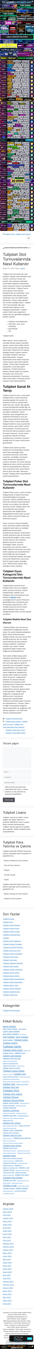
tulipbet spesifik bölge (8, 1160)
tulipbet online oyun (7, 1138)
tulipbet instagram (11, 1110)
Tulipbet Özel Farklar (11, 966)
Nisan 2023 (7, 1294)
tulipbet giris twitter (22, 1084)
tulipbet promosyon (10, 1148)
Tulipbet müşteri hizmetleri (11, 1133)
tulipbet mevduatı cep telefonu (10, 1125)
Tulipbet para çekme (13, 721)
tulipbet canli (20, 1053)
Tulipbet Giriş (8, 922)
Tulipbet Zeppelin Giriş (11, 992)
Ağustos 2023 (8, 1282)
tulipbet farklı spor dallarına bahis (11, 1079)
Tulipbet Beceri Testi (10, 985)
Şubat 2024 (7, 1263)
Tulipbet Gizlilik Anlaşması (13, 970)
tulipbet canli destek (12, 1056)
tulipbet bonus (8, 1053)
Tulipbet (6, 938)
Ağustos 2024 (8, 1244)
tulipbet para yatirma (22, 1138)
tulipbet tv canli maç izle (10, 1168)
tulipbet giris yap (11, 1087)
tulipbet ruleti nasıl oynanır (23, 1150)
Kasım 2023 (7, 1272)
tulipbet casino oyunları (11, 1068)
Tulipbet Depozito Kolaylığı (13, 963)
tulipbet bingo (27, 1050)
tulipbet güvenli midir (21, 1105)
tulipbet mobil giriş (24, 1125)
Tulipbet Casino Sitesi (13, 1071)
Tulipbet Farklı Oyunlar (11, 932)
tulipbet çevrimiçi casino (23, 1180)
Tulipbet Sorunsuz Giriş (11, 951)
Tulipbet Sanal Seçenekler (13, 982)
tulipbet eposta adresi (25, 1077)
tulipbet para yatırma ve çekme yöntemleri (13, 1143)
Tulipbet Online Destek (11, 925)
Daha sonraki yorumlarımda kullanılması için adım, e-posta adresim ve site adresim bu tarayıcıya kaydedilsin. (16, 790)
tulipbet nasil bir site (12, 1135)
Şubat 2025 (7, 1225)
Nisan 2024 (7, 1256)
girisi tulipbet (23, 1034)
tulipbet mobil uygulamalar (12, 1130)
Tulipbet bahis (12, 1046)
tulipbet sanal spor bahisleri (24, 1153)
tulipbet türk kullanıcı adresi (22, 1170)
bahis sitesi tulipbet (10, 1029)
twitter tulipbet (22, 1188)
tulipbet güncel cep (24, 1103)
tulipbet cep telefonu (8, 1074)
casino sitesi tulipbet (11, 1031)
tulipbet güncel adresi (11, 1103)
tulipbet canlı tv (20, 1066)
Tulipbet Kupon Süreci (11, 976)
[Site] (17, 62)
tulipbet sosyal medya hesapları (12, 1158)
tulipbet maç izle (8, 1120)
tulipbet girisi (9, 1084)
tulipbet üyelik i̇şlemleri (23, 1186)
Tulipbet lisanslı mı (23, 1115)
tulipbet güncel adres (13, 1100)
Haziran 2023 (8, 1288)
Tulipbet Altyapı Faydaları (12, 944)
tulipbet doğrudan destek (11, 1077)
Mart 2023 (7, 1297)
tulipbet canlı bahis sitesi (10, 1063)
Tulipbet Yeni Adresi (12, 1177)
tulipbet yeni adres (22, 1175)
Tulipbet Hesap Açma (11, 928)
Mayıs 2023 (7, 1291)
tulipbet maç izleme (12, 1123)
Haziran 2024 (8, 1250)
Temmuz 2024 (8, 1247)
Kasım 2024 (7, 1234)
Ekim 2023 (7, 1275)
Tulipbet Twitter (9, 1170)
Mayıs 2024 (7, 1253)
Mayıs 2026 (7, 1212)
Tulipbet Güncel (10, 1097)
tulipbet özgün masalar (16, 1183)
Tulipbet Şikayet (9, 1188)
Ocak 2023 (7, 1304)
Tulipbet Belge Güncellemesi (13, 979)
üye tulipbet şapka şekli (8, 1193)
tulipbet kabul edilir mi (21, 1113)
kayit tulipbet (22, 1037)
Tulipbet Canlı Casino (9, 1066)
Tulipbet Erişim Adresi (11, 973)
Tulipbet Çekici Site (10, 995)
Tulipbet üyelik (10, 1185)
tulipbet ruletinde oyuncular (9, 1153)
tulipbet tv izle (24, 1168)
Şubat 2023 (7, 1301)
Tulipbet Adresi (8, 919)
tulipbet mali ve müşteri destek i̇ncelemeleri (13, 1118)
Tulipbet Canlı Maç (10, 960)
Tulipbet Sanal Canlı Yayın (15, 730)
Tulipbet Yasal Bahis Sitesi (15, 733)
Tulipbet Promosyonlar (13, 719)
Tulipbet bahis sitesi (13, 1050)
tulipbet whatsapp (21, 1172)
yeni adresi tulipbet (20, 1191)
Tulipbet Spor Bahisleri (10, 1163)
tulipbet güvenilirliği (9, 1105)
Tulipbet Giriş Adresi (12, 1094)
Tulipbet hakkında (9, 1108)
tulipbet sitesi (9, 1155)
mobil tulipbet (8, 1040)
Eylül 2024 (7, 1240)
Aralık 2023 (7, 1269)
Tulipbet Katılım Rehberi (12, 989)
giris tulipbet (9, 1037)
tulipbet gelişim (25, 1081)
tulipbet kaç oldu (10, 1115)
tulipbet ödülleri (6, 1183)
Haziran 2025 (8, 1218)
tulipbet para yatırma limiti (9, 1140)
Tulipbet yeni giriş (9, 1180)
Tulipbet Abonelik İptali (11, 935)
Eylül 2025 (7, 1215)
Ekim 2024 (7, 1237)
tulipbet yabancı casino (8, 1175)
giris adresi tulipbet (11, 1034)
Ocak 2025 (7, 1228)
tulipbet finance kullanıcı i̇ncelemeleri (12, 1081)
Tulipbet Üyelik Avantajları (12, 954)
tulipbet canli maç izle (12, 1058)
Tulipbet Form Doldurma (12, 941)
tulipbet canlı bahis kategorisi (10, 1061)
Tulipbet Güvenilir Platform (13, 947)
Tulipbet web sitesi (8, 1172)
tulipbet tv (18, 1165)
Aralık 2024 (7, 1231)
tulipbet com (20, 1074)
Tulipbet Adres (21, 1040)
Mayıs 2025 (7, 1221)
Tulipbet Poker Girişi (10, 957)
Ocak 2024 (7, 1266)
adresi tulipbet (9, 1026)
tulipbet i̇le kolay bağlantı (9, 1113)
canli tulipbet (22, 1029)
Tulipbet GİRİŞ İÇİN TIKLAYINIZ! (17, 37)
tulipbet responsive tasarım (9, 1150)
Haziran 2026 (8, 1209)
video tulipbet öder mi (8, 1191)
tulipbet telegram (8, 1165)
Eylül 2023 (7, 1278)
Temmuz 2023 (8, 1285)
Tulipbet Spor (19, 1160)
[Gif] (17, 99)
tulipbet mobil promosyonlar (9, 1128)
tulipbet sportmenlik (22, 1163)
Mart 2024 (7, 1259)
